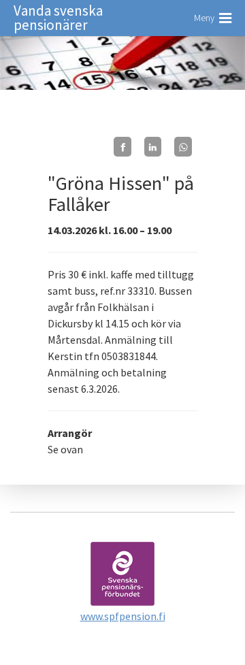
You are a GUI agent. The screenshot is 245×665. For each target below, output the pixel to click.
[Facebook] (122, 147)
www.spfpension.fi (122, 616)
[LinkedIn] (153, 147)
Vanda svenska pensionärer (58, 17)
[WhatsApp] (183, 147)
